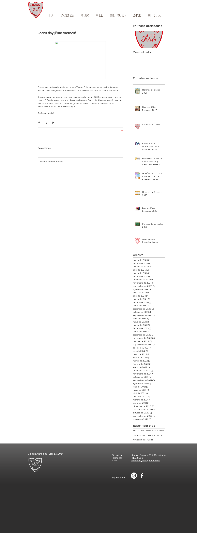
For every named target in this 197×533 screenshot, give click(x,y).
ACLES (136, 430)
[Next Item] (160, 39)
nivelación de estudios (143, 440)
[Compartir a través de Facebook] (39, 122)
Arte (142, 430)
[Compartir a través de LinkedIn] (53, 122)
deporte (160, 430)
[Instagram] (134, 476)
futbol (159, 435)
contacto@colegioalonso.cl (145, 460)
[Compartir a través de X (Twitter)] (46, 122)
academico (151, 430)
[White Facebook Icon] (142, 476)
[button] (100, 16)
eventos (151, 435)
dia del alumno (139, 435)
